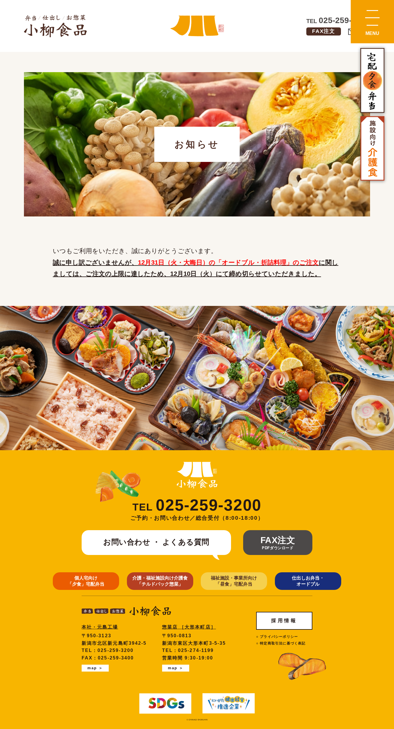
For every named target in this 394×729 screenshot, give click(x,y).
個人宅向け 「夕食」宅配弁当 (85, 580)
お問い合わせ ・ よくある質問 (156, 542)
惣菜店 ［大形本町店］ (189, 627)
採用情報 (284, 620)
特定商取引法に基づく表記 (282, 643)
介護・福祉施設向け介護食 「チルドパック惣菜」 (160, 580)
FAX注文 (323, 31)
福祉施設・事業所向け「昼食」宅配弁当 (234, 580)
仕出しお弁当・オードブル (308, 580)
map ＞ (95, 668)
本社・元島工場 (100, 627)
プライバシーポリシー (279, 637)
